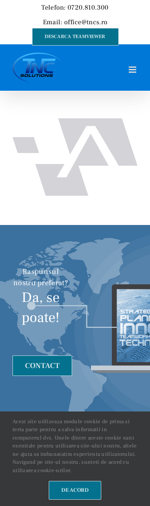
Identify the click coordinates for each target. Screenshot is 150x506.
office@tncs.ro (86, 22)
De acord (75, 490)
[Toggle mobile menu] (133, 69)
